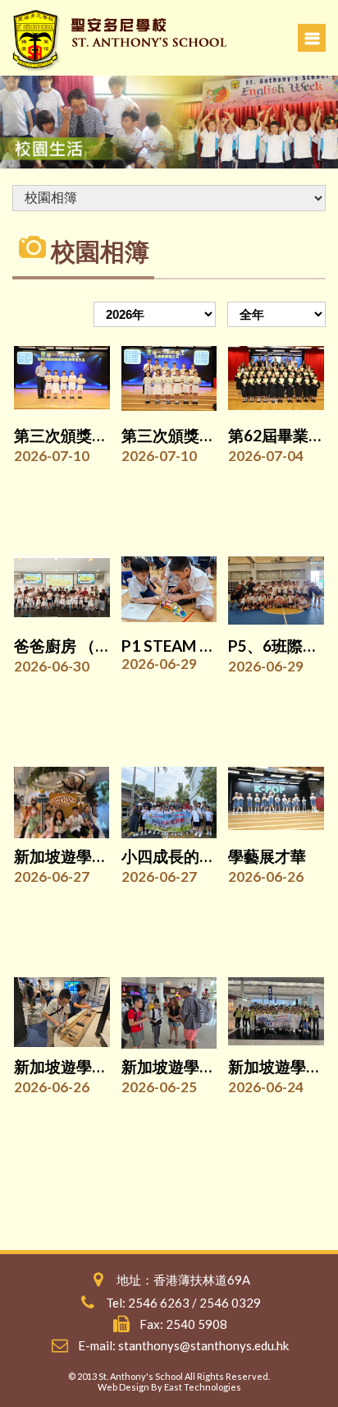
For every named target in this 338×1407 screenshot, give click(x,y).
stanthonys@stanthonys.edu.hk (203, 1345)
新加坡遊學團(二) (180, 1066)
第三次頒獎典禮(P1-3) (90, 435)
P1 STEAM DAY (175, 645)
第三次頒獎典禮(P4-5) (197, 435)
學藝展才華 (267, 856)
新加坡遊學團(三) (73, 1066)
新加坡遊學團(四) (73, 856)
